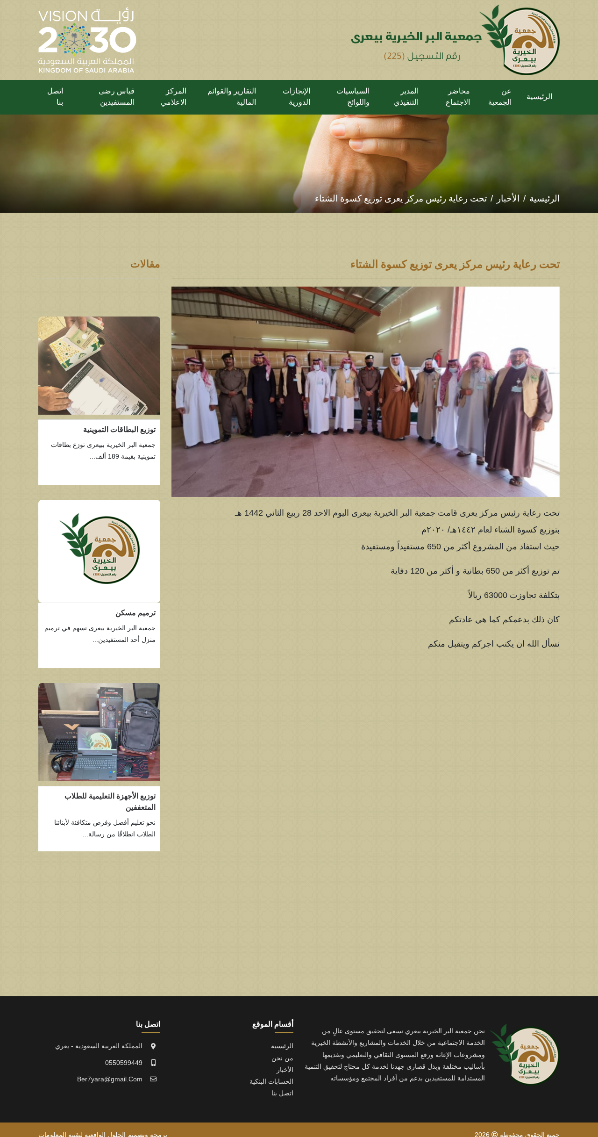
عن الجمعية (500, 96)
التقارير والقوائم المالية (231, 96)
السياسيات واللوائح (353, 96)
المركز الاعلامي (173, 96)
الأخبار (508, 198)
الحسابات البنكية (271, 1081)
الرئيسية (539, 97)
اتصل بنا (55, 96)
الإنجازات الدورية (296, 96)
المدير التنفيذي (406, 96)
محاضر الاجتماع (458, 96)
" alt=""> (99, 366)
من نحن (282, 1058)
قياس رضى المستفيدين (117, 96)
